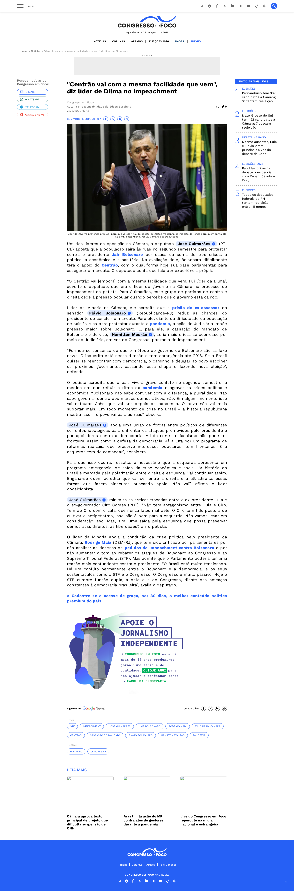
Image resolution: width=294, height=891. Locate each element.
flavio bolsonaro (140, 735)
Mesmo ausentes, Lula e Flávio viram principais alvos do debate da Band (259, 148)
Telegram (32, 107)
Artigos (137, 41)
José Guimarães (194, 243)
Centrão (76, 735)
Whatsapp (32, 99)
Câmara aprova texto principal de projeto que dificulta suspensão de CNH (87, 822)
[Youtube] (248, 6)
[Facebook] (217, 6)
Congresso (98, 751)
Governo (76, 751)
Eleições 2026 (159, 41)
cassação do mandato (105, 735)
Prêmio (196, 41)
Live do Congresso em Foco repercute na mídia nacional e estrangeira (203, 820)
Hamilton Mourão (129, 334)
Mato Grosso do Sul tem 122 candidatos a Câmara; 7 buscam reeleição (258, 121)
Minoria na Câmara (207, 726)
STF (72, 726)
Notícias (99, 41)
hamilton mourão (173, 735)
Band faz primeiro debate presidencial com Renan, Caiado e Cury (258, 174)
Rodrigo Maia (178, 726)
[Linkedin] (232, 6)
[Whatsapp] (201, 6)
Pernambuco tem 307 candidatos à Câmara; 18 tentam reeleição (259, 97)
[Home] (147, 22)
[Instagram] (240, 6)
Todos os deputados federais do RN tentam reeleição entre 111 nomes (257, 201)
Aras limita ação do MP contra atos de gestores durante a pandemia (143, 820)
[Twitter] (224, 6)
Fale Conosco (168, 864)
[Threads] (264, 6)
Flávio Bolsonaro (107, 313)
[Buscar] (274, 6)
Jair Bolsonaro (149, 726)
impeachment (92, 726)
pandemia (199, 735)
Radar (179, 41)
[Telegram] (209, 6)
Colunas (118, 41)
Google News (35, 114)
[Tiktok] (256, 6)
